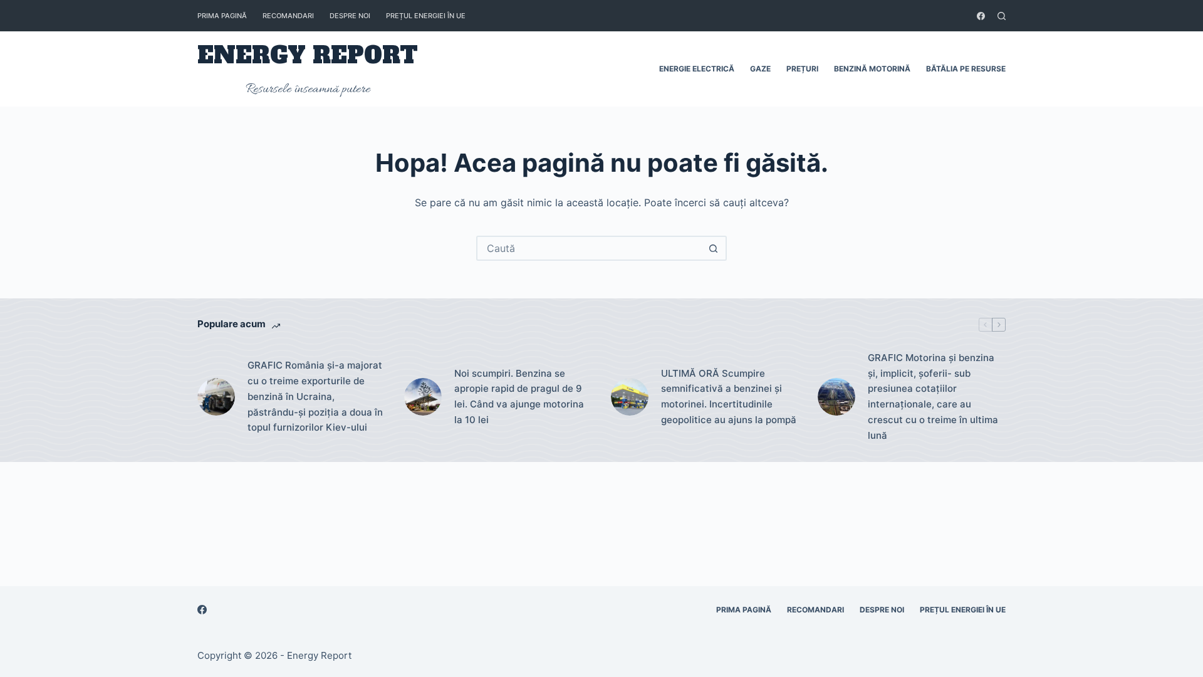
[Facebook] (981, 16)
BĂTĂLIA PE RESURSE (966, 68)
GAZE (760, 68)
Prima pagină (222, 15)
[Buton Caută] (713, 248)
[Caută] (1001, 16)
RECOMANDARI (288, 15)
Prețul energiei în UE (426, 15)
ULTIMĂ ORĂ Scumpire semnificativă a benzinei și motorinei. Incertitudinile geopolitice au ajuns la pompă (728, 396)
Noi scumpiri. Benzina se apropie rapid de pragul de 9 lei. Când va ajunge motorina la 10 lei (519, 396)
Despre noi (350, 15)
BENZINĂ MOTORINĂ (872, 68)
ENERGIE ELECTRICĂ (696, 68)
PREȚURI (802, 68)
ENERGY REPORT (307, 55)
